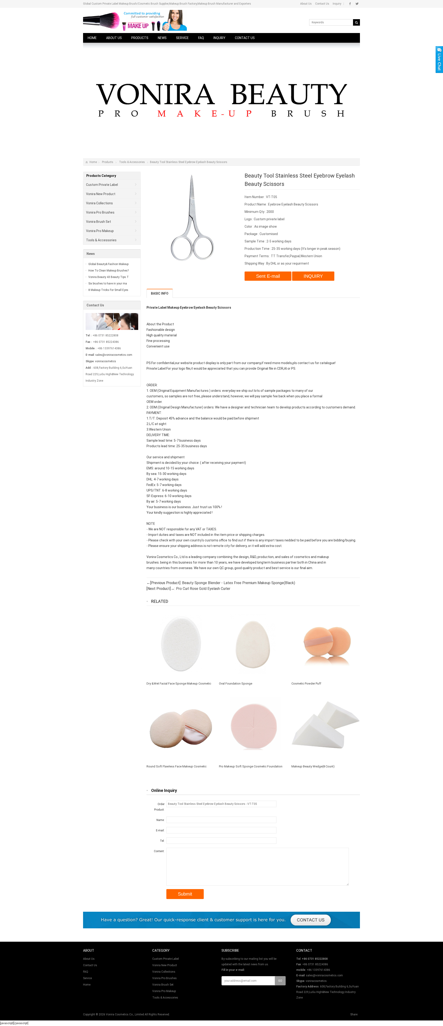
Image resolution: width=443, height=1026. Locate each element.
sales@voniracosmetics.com (113, 354)
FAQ (201, 38)
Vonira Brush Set (98, 221)
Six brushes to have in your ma (107, 283)
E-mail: (160, 830)
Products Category (101, 176)
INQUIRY (313, 276)
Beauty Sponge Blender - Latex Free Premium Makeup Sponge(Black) (238, 583)
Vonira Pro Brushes (100, 212)
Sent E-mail (268, 276)
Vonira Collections (99, 203)
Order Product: (159, 807)
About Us (306, 3)
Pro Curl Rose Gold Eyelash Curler (203, 588)
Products (139, 38)
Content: (159, 851)
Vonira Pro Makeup (100, 231)
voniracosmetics (105, 361)
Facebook (350, 3)
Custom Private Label (102, 185)
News (162, 38)
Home (92, 38)
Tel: (162, 840)
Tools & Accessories (132, 162)
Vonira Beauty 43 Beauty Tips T (108, 277)
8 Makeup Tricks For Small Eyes (108, 290)
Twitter (357, 3)
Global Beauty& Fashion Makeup (108, 264)
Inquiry (337, 3)
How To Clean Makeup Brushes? (108, 270)
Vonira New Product (100, 194)
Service (182, 38)
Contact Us (322, 3)
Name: (160, 820)
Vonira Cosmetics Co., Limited (125, 1014)
